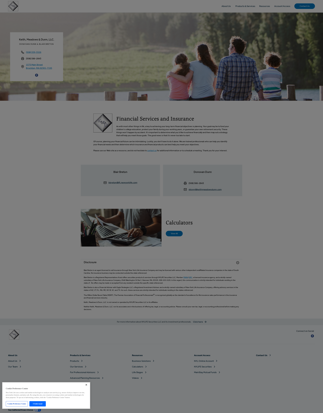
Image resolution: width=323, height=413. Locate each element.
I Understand (37, 404)
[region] (46, 395)
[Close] (86, 385)
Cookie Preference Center (16, 404)
